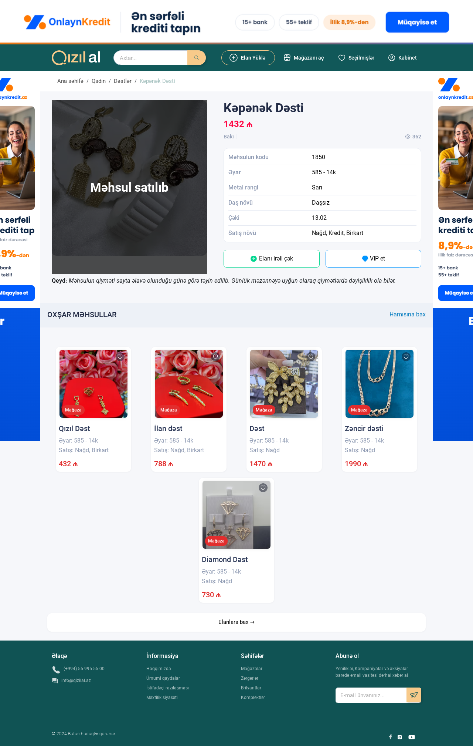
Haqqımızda (158, 668)
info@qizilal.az (76, 680)
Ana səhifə (70, 81)
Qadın (99, 81)
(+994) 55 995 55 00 (84, 668)
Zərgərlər (249, 678)
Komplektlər (253, 697)
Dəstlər (123, 81)
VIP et (376, 258)
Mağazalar (251, 668)
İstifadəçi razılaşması (167, 687)
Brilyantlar (251, 687)
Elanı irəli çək (275, 258)
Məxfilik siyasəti (162, 697)
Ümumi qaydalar (163, 678)
